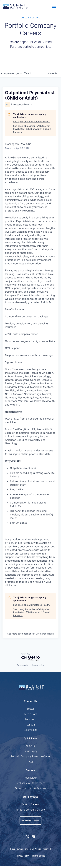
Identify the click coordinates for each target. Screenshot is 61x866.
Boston (31, 708)
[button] (54, 6)
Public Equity (30, 751)
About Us (30, 745)
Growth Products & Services (30, 788)
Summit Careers (30, 804)
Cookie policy (38, 665)
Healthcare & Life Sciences (30, 783)
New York (30, 719)
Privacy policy (23, 665)
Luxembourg (30, 729)
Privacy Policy (22, 856)
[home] (15, 6)
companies (7, 73)
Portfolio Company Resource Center (31, 756)
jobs (19, 73)
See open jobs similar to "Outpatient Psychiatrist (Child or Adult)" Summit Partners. (32, 129)
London (30, 724)
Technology (30, 777)
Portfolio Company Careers (30, 809)
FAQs (30, 761)
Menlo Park (30, 714)
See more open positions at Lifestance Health (30, 633)
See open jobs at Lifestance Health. (31, 121)
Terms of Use (38, 856)
